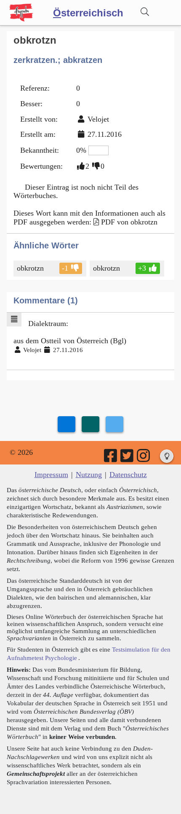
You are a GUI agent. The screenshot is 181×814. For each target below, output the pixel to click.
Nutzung (89, 474)
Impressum (51, 474)
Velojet (98, 119)
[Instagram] (144, 458)
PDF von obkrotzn (129, 222)
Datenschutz (128, 474)
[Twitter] (127, 458)
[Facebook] (111, 458)
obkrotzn (30, 268)
